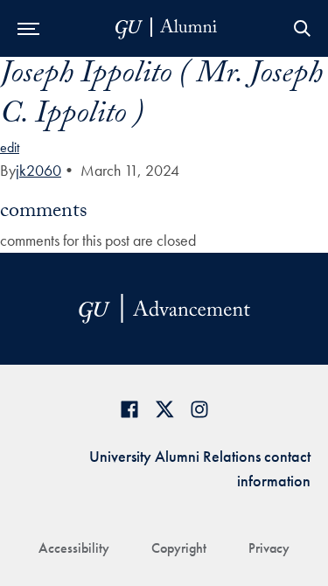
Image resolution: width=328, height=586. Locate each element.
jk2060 (38, 170)
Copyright (178, 548)
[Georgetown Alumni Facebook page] (129, 408)
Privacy (269, 548)
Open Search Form (302, 28)
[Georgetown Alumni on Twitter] (164, 408)
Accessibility (73, 548)
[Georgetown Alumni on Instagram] (199, 408)
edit (9, 147)
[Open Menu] (28, 28)
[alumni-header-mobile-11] (166, 28)
